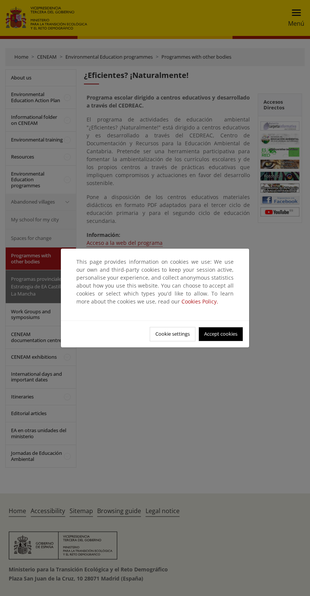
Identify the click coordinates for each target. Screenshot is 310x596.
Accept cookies (220, 333)
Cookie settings (172, 333)
